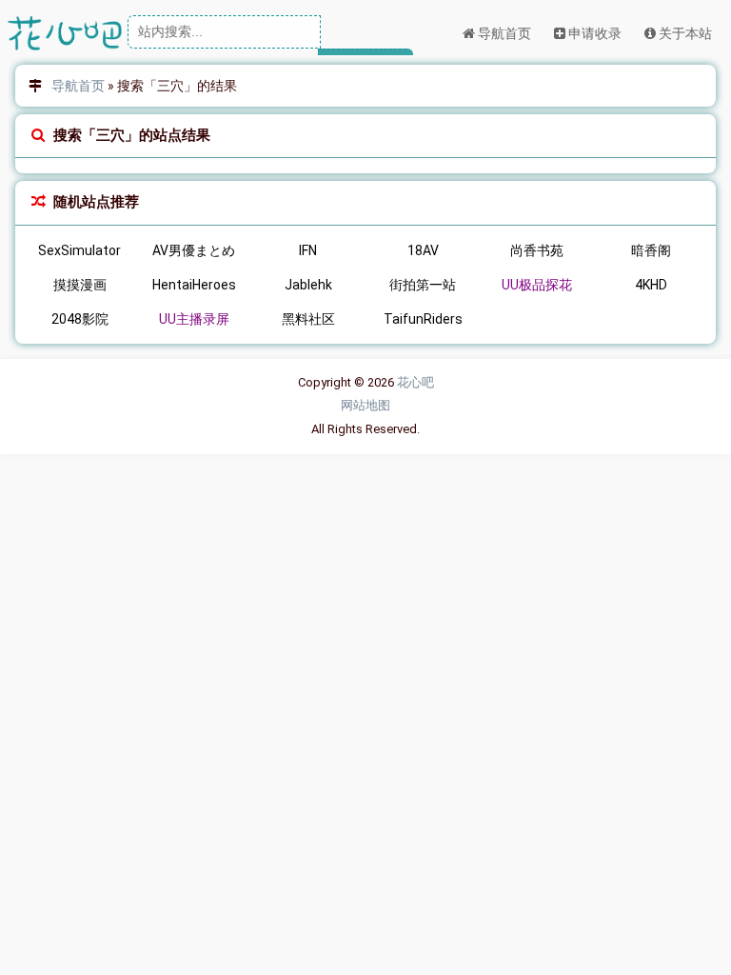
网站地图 (365, 405)
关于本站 (684, 33)
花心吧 (415, 382)
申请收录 (593, 33)
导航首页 (503, 33)
